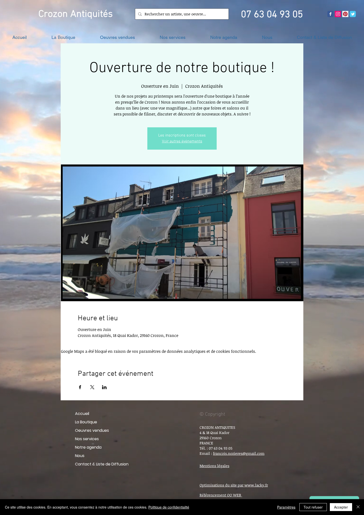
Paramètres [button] (286, 507)
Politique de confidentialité (168, 507)
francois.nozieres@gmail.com (238, 453)
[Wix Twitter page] (353, 14)
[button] (63, 37)
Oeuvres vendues (92, 430)
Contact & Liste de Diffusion (102, 464)
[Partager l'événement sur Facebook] (80, 387)
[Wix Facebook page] (330, 14)
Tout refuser (313, 507)
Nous (79, 456)
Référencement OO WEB (221, 494)
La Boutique (86, 422)
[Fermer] (358, 507)
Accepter (341, 507)
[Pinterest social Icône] (345, 14)
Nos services (87, 439)
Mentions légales (214, 465)
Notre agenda (88, 447)
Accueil (82, 413)
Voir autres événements (182, 141)
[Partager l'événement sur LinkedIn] (104, 387)
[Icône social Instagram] (338, 14)
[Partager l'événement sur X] (92, 387)
